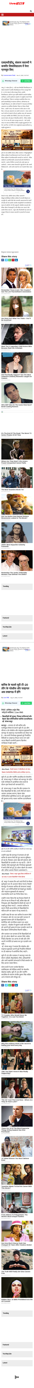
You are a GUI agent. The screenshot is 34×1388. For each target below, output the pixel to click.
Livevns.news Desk (9, 75)
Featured (6, 618)
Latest (5, 636)
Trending (6, 586)
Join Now (27, 81)
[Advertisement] (17, 42)
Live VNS (6, 697)
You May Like (7, 627)
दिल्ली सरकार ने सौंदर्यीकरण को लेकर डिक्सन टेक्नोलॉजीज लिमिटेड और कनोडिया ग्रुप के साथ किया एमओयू (16, 772)
